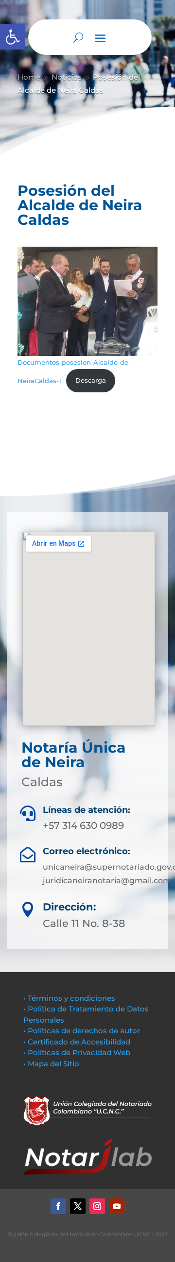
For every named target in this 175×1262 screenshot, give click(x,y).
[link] (12, 37)
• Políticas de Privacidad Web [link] (76, 1052)
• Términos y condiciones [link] (69, 998)
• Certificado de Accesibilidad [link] (76, 1041)
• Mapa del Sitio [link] (52, 1063)
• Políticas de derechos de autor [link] (81, 1030)
